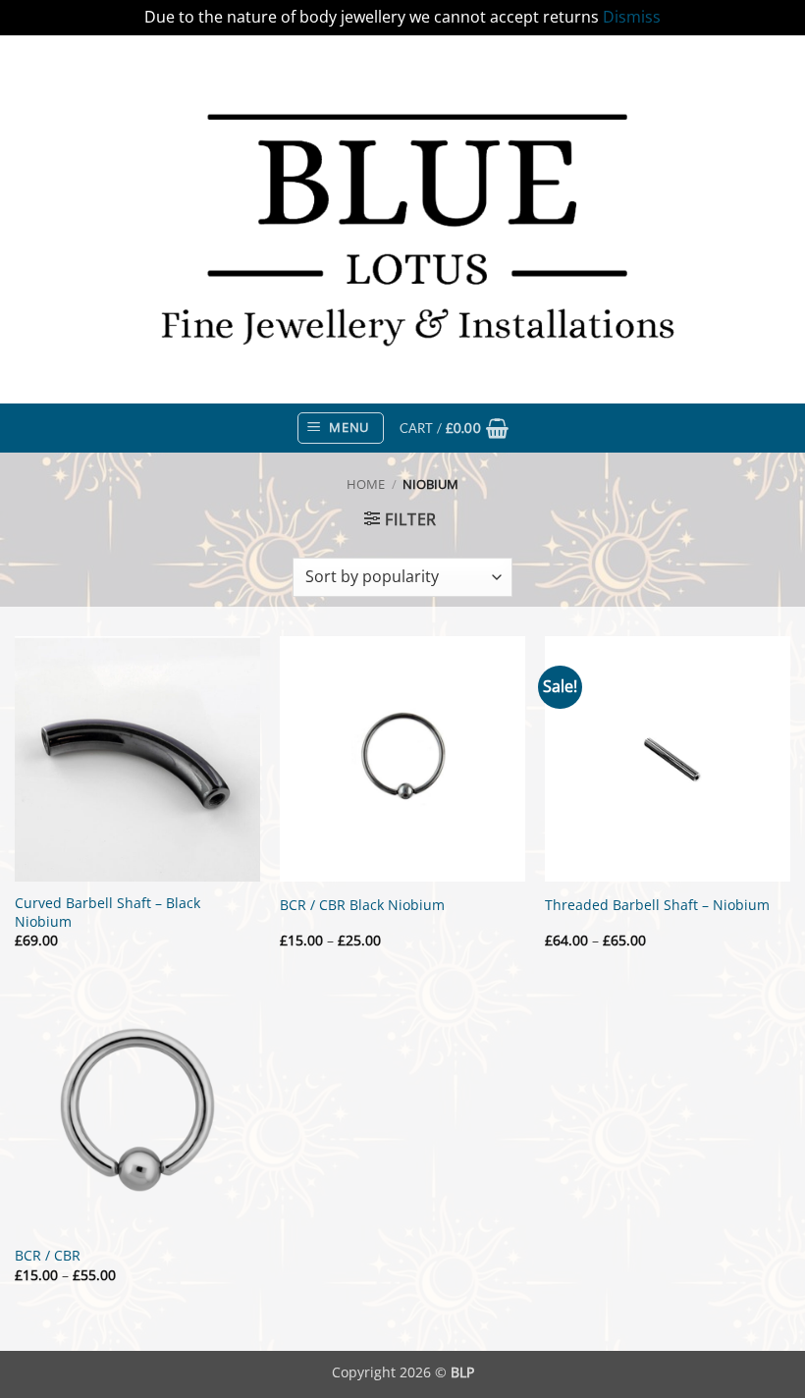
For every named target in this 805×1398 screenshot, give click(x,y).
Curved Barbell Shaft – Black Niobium (107, 912)
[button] (340, 428)
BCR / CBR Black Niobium (362, 905)
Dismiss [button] (632, 16)
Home (366, 484)
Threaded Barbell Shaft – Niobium (657, 905)
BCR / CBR (47, 1255)
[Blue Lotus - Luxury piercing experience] (402, 219)
